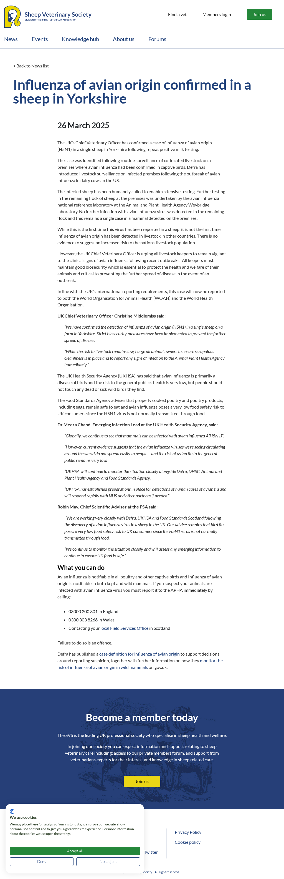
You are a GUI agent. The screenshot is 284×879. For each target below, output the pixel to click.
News (11, 39)
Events (40, 39)
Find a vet (177, 14)
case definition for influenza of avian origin (139, 653)
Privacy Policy (188, 832)
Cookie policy (188, 842)
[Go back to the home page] (48, 15)
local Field (110, 628)
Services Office (134, 628)
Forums (157, 39)
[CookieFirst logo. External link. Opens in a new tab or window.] (12, 811)
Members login (216, 14)
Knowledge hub (80, 39)
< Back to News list (31, 65)
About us (124, 39)
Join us (259, 14)
